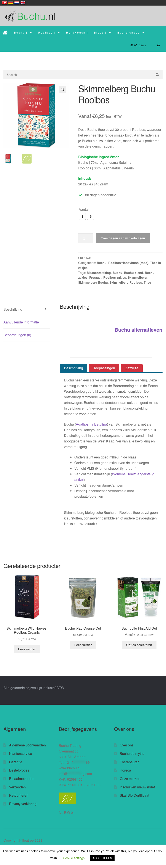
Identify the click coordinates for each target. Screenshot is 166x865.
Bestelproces (19, 770)
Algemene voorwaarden (27, 745)
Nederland (16, 2)
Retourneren (18, 795)
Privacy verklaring (23, 803)
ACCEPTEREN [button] (102, 858)
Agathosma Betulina (91, 424)
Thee (147, 282)
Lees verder (26, 649)
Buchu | (20, 32)
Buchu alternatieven (138, 329)
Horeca (125, 770)
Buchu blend (133, 272)
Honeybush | (77, 32)
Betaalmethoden (21, 778)
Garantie (15, 761)
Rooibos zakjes (114, 277)
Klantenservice (20, 753)
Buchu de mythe (132, 753)
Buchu (102, 262)
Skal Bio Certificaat (134, 795)
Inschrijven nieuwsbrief (137, 787)
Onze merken (130, 778)
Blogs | (100, 32)
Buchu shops (128, 32)
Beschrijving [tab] (12, 309)
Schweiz (4, 2)
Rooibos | (46, 32)
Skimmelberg (137, 277)
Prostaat (95, 277)
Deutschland (10, 2)
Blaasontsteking (99, 272)
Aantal (84, 209)
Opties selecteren (139, 645)
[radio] (82, 216)
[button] (62, 89)
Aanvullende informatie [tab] (21, 322)
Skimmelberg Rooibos (126, 282)
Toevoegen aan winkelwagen (123, 238)
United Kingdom (23, 2)
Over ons (127, 745)
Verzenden (17, 787)
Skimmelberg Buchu (93, 282)
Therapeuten (129, 761)
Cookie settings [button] (74, 857)
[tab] (73, 368)
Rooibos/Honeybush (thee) (128, 262)
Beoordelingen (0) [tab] (17, 334)
